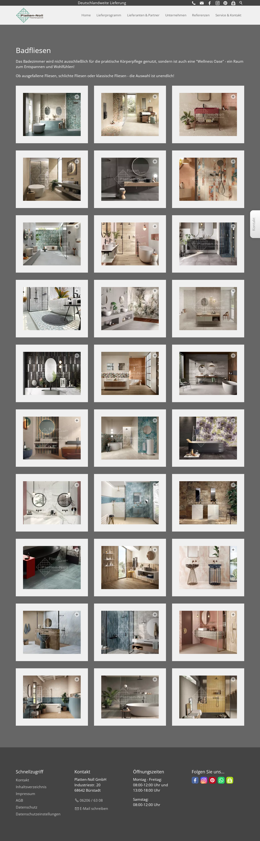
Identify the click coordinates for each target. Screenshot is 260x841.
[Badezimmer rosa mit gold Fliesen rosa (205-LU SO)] (208, 632)
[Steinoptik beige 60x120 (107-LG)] (208, 114)
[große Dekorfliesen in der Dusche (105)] (130, 308)
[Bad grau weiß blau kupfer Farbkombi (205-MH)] (208, 244)
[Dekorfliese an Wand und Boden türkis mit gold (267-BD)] (130, 438)
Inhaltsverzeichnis (31, 786)
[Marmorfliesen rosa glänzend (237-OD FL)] (208, 567)
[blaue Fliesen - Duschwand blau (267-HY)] (130, 502)
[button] (233, 3)
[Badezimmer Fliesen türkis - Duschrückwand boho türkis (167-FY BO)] (52, 114)
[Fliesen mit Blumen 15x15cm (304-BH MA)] (52, 308)
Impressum (25, 793)
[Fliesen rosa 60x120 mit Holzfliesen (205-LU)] (130, 244)
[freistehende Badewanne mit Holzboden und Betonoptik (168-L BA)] (130, 697)
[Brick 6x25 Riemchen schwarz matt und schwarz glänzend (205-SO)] (52, 373)
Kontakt (22, 780)
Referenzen (201, 15)
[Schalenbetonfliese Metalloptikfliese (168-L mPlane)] (208, 373)
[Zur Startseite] (30, 15)
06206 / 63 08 (91, 800)
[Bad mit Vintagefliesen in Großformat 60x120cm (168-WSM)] (52, 438)
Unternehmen (175, 15)
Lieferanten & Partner (143, 15)
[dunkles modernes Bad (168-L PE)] (130, 179)
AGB (19, 800)
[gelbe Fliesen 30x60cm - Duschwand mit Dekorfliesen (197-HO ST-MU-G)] (208, 697)
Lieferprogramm (109, 15)
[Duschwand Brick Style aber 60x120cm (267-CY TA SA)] (208, 179)
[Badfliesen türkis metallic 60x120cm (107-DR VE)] (52, 567)
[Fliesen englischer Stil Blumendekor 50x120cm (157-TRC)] (52, 697)
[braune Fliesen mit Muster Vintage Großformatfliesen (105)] (208, 502)
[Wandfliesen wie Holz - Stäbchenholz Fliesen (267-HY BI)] (130, 567)
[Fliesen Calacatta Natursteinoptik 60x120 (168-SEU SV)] (52, 502)
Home (86, 15)
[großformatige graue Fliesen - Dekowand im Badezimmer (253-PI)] (52, 244)
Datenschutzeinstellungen (38, 814)
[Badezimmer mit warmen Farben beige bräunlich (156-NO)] (52, 179)
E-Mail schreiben (94, 808)
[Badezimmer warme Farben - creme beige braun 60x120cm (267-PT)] (130, 114)
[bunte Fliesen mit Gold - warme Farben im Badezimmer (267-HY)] (130, 373)
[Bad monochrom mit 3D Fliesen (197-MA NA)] (208, 308)
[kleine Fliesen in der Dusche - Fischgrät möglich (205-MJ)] (130, 632)
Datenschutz (26, 807)
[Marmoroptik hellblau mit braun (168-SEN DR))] (52, 632)
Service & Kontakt (228, 15)
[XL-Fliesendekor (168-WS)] (208, 438)
